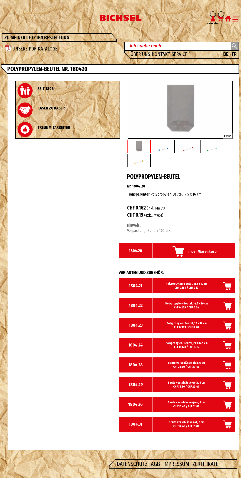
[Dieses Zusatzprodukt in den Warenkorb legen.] (227, 291)
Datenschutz (133, 463)
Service (179, 54)
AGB (156, 463)
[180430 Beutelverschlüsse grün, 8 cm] (212, 147)
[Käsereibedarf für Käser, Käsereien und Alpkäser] (120, 20)
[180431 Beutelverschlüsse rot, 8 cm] (188, 147)
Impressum (177, 463)
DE (226, 54)
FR (234, 54)
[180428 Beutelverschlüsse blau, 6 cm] (164, 147)
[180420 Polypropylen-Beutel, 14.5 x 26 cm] (180, 137)
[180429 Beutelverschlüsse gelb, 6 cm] (139, 161)
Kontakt (161, 54)
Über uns (140, 54)
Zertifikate (205, 463)
